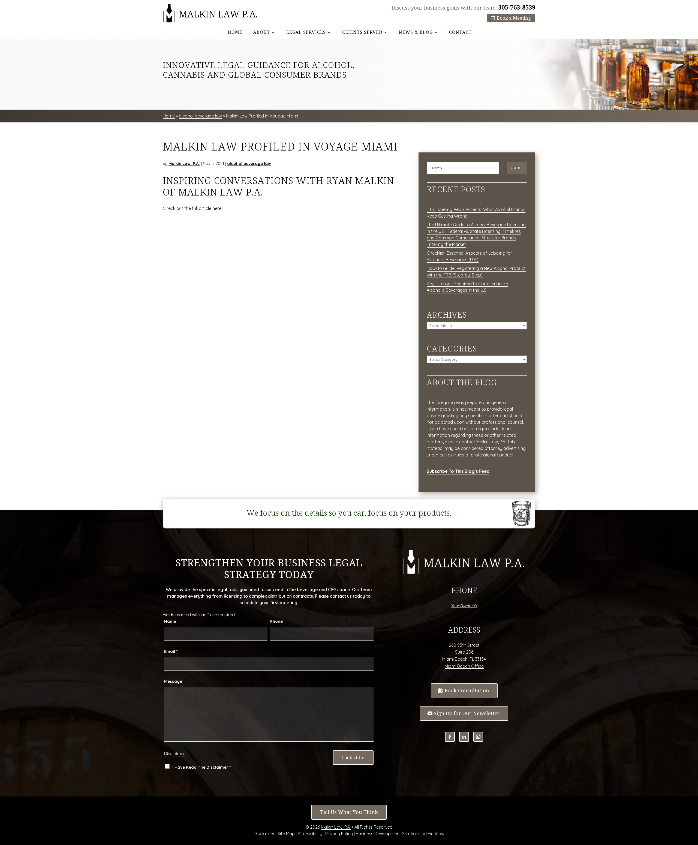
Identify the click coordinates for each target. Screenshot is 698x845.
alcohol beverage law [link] (249, 163)
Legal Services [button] (306, 32)
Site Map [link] (286, 833)
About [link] (261, 32)
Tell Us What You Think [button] (349, 812)
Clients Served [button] (362, 32)
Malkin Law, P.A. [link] (184, 163)
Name (170, 621)
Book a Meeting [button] (514, 18)
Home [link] (235, 32)
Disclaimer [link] (264, 833)
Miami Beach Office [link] (464, 666)
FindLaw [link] (436, 833)
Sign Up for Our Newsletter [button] (467, 713)
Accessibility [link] (310, 833)
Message (173, 681)
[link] (210, 13)
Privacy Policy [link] (339, 833)
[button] (450, 737)
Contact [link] (460, 32)
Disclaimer (174, 753)
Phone (276, 621)
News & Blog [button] (416, 32)
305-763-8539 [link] (516, 7)
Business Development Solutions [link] (388, 833)
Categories (452, 349)
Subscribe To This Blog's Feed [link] (458, 471)
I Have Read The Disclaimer (201, 767)
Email (170, 651)
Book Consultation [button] (467, 690)
